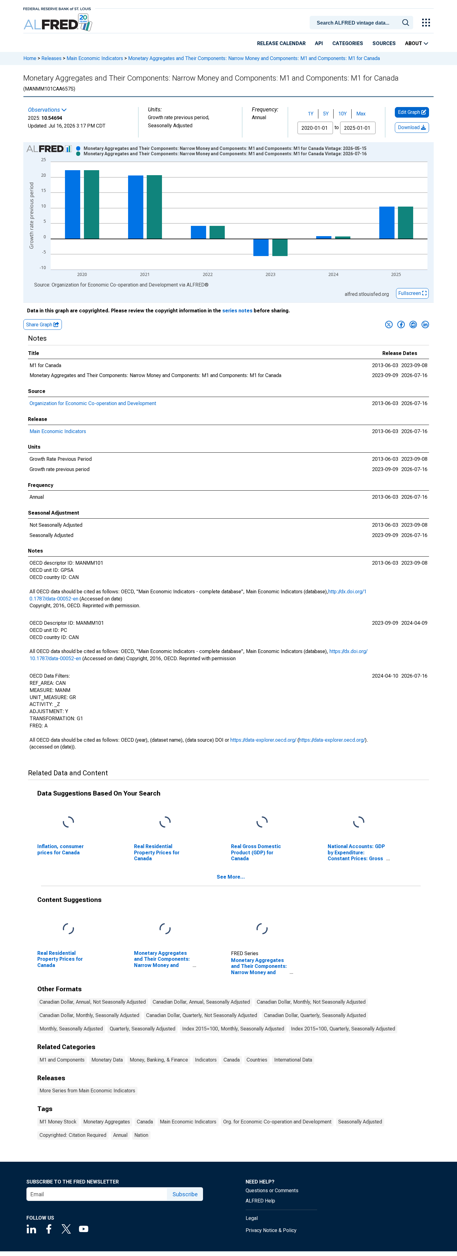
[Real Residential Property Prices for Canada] (165, 822)
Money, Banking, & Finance (159, 1060)
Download (409, 127)
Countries (257, 1060)
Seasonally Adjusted (360, 1122)
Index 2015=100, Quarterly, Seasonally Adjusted (343, 1029)
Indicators (206, 1060)
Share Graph (39, 325)
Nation (141, 1135)
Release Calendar (281, 43)
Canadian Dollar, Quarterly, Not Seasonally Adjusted (201, 1015)
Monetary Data (107, 1060)
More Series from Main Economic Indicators (87, 1091)
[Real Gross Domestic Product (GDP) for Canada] (262, 822)
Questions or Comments (272, 1190)
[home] (58, 22)
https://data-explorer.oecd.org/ (263, 740)
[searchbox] (362, 23)
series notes (237, 311)
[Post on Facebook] (401, 324)
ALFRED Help (260, 1201)
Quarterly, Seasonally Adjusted (142, 1029)
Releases (51, 58)
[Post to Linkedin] (425, 324)
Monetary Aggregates (106, 1122)
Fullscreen (410, 293)
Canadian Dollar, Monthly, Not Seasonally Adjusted (311, 1002)
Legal (252, 1218)
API (319, 43)
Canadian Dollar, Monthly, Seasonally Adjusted (89, 1015)
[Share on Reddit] (413, 324)
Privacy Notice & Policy (271, 1230)
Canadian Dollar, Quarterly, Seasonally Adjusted (315, 1015)
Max (361, 114)
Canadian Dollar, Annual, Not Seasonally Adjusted (92, 1002)
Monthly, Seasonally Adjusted (71, 1029)
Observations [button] (44, 110)
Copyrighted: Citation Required (72, 1135)
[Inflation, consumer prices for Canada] (68, 822)
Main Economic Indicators (95, 58)
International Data (293, 1060)
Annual (120, 1135)
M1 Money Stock (57, 1122)
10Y (342, 114)
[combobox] (362, 22)
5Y (326, 114)
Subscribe (185, 1194)
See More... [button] (231, 877)
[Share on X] (389, 324)
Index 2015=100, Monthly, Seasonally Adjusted (233, 1029)
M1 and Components (62, 1060)
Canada (232, 1060)
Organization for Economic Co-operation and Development (93, 403)
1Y (310, 114)
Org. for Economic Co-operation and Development (277, 1122)
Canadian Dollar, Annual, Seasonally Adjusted (201, 1002)
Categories (347, 43)
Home (29, 58)
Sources (384, 43)
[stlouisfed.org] (57, 8)
